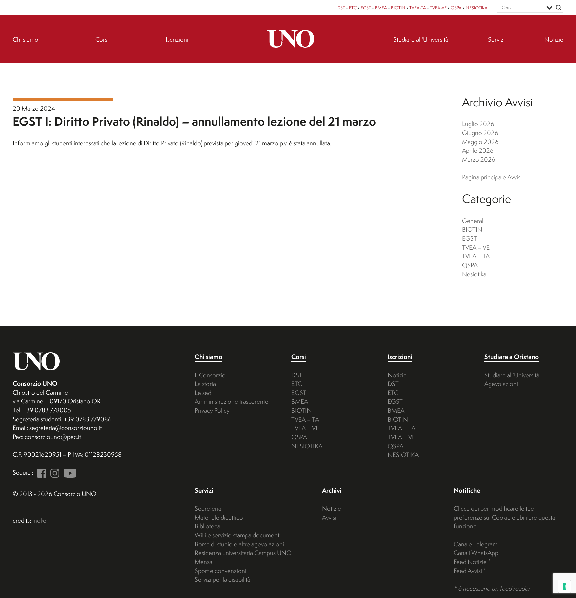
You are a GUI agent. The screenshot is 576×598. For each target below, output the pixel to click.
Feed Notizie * (472, 561)
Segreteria (208, 508)
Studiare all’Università (511, 375)
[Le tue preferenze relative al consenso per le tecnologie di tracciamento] (564, 586)
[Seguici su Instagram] (54, 472)
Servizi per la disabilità (222, 579)
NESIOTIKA (477, 8)
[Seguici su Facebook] (40, 472)
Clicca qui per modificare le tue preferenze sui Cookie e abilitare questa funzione (504, 517)
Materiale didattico (219, 517)
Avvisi (329, 517)
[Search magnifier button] (558, 7)
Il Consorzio (210, 375)
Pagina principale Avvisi (492, 177)
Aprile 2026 (478, 150)
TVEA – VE (476, 247)
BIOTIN (398, 8)
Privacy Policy (212, 410)
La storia (205, 383)
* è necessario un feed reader (492, 588)
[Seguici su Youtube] (68, 472)
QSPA (456, 8)
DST (341, 8)
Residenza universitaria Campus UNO (243, 552)
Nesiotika (474, 274)
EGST (366, 8)
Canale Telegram (476, 544)
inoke (39, 520)
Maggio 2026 (480, 141)
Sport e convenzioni (220, 570)
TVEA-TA (417, 8)
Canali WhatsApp (476, 552)
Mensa (203, 561)
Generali (473, 220)
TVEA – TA (476, 256)
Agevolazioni (501, 383)
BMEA (381, 8)
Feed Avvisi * (470, 570)
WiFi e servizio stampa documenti (238, 535)
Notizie (397, 375)
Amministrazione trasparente (231, 401)
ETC (353, 8)
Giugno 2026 (480, 132)
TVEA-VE (438, 8)
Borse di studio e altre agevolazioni (239, 544)
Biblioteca (207, 526)
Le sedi (204, 392)
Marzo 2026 (478, 159)
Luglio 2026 (478, 123)
